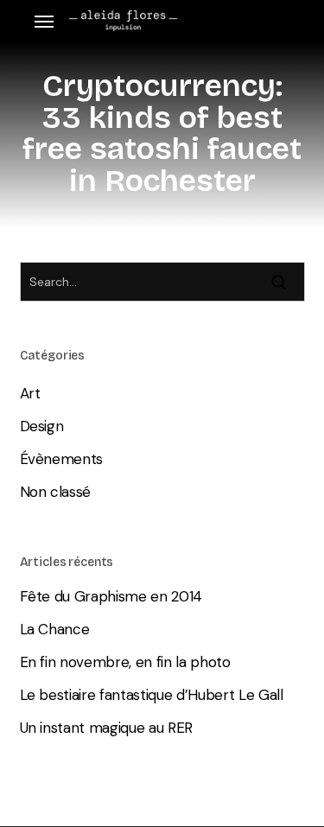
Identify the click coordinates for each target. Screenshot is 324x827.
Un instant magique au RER (107, 727)
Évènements (62, 458)
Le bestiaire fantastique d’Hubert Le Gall (151, 694)
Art (30, 393)
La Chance (55, 629)
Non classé (56, 491)
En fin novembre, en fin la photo (125, 661)
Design (42, 426)
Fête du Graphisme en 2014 (111, 596)
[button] (44, 21)
